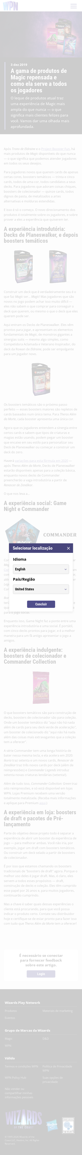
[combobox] (37, 569)
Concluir (41, 604)
